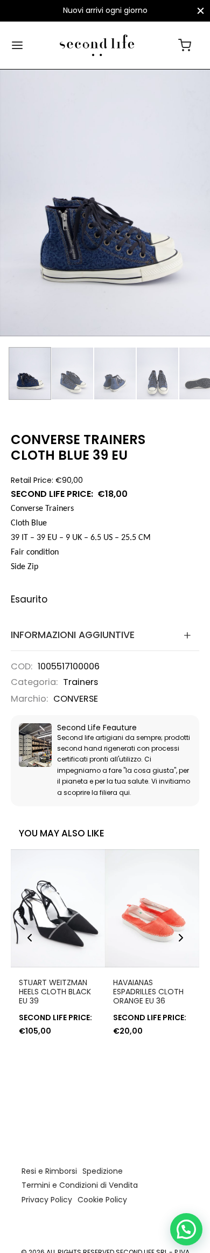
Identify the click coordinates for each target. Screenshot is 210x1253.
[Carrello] (184, 45)
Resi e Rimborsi (49, 1171)
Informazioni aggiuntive (73, 634)
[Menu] (17, 45)
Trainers (80, 682)
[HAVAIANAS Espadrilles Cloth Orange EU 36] (152, 908)
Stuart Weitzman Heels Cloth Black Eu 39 (55, 991)
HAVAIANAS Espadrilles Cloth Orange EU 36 (148, 991)
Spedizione (102, 1171)
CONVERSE (75, 699)
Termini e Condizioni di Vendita (80, 1185)
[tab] (105, 635)
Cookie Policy (102, 1199)
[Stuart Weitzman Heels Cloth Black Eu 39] (58, 908)
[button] (186, 1229)
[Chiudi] (201, 10)
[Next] (181, 938)
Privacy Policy (47, 1199)
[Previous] (30, 938)
